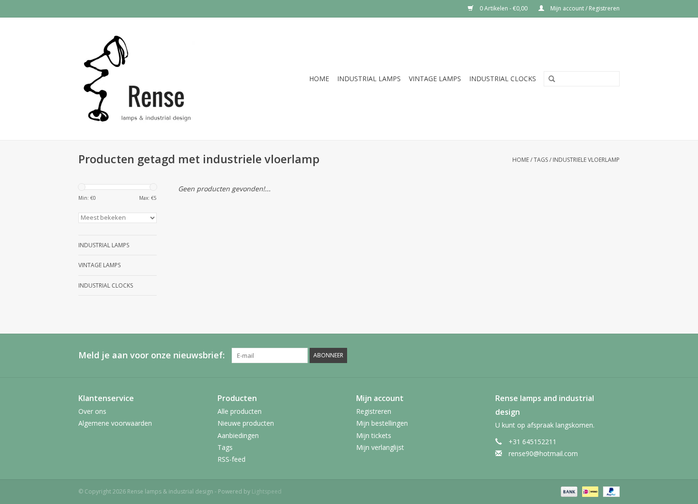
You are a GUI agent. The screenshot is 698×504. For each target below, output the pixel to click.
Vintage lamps (435, 78)
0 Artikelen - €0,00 (503, 8)
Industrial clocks (502, 78)
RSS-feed (231, 459)
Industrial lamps (369, 78)
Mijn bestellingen (382, 423)
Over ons (92, 411)
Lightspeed (267, 491)
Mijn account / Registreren (584, 8)
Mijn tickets (373, 435)
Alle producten (239, 411)
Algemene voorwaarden (115, 423)
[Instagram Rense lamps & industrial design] (612, 355)
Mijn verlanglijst (380, 447)
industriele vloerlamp (586, 160)
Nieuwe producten (245, 423)
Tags (541, 160)
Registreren (373, 411)
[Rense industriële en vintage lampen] (151, 79)
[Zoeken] (548, 79)
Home (319, 78)
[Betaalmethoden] (568, 491)
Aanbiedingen (238, 435)
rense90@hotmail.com (543, 453)
